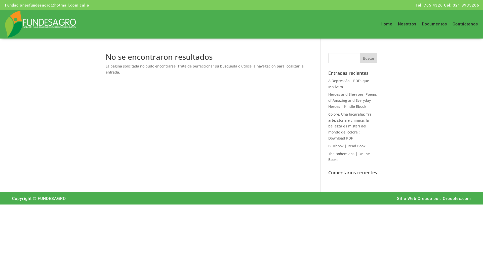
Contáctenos (465, 24)
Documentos (434, 24)
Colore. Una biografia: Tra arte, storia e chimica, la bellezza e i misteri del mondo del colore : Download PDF (350, 126)
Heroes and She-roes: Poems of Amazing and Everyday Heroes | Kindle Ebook (352, 100)
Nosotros (407, 24)
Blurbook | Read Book (347, 146)
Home (386, 24)
